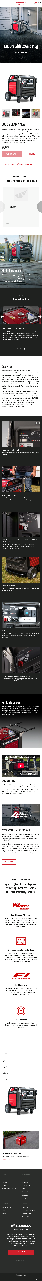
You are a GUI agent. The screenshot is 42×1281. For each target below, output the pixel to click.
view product (21, 215)
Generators (25, 1182)
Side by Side (5, 1179)
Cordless (25, 1179)
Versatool (25, 1195)
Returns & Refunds (28, 1217)
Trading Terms (26, 1214)
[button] (16, 113)
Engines (24, 1198)
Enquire (31, 154)
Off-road (4, 1185)
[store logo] (21, 3)
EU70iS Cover (11, 207)
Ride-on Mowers (27, 1192)
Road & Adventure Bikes (9, 1188)
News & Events (6, 1207)
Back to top (20, 1260)
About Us (25, 1207)
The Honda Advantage (29, 1210)
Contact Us (21, 1252)
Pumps (24, 1188)
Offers (4, 1210)
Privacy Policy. (33, 1279)
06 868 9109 (22, 1275)
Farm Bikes (5, 1182)
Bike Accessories (7, 1192)
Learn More (8, 862)
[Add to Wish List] (34, 222)
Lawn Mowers (26, 1185)
